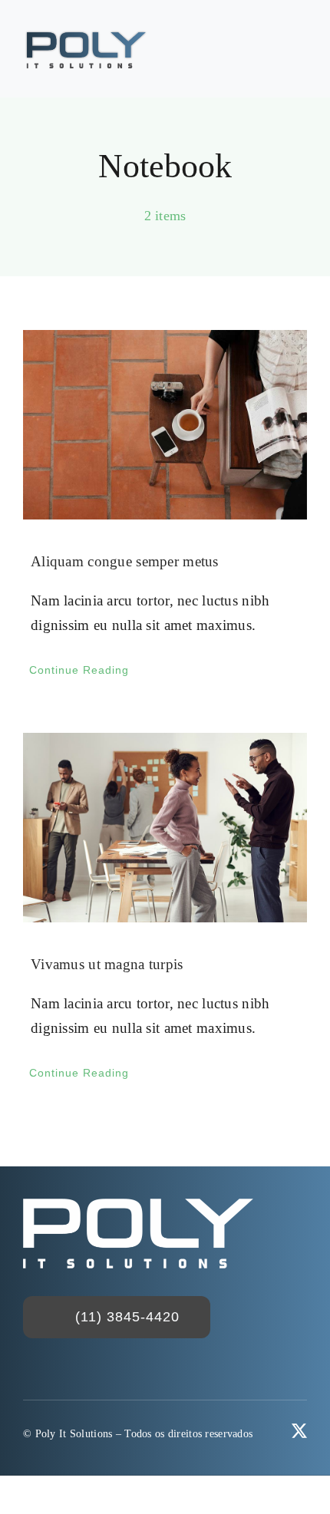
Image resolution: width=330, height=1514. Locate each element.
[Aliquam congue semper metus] (165, 425)
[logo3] (86, 36)
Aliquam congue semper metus (125, 561)
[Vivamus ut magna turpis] (165, 827)
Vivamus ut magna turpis (107, 964)
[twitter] (299, 1431)
